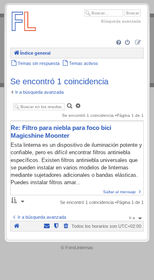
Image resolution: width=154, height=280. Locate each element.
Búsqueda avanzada (121, 21)
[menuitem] (119, 43)
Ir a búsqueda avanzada (39, 92)
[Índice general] (23, 34)
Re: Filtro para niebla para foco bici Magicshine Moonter (61, 131)
